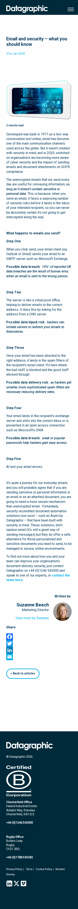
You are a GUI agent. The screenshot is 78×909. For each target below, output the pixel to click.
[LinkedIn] (39, 650)
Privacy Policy (14, 869)
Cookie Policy (44, 869)
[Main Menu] (70, 9)
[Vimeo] (23, 883)
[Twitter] (39, 643)
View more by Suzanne (32, 618)
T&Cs (29, 869)
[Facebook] (39, 636)
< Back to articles (22, 673)
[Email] (39, 657)
